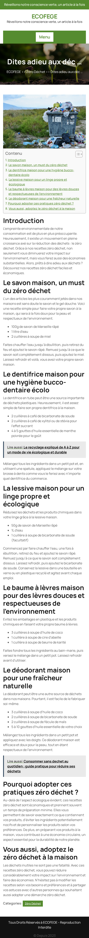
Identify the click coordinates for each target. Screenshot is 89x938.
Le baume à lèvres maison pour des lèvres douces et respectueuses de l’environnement (43, 191)
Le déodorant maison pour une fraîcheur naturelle (44, 198)
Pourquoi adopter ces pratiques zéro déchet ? (41, 203)
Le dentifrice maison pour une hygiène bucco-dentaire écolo (41, 172)
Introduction (17, 160)
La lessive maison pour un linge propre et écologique (38, 182)
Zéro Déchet (35, 71)
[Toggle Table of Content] (77, 154)
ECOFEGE (44, 16)
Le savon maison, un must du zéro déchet (37, 165)
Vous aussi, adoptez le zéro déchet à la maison (42, 208)
